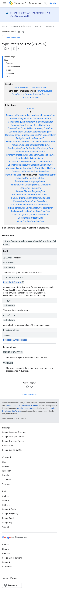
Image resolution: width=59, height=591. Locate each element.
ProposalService (31, 97)
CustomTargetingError (41, 131)
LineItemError (45, 161)
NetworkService (44, 91)
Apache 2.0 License (25, 408)
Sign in (53, 3)
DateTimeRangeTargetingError (19, 135)
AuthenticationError (42, 118)
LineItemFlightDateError (19, 165)
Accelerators (7, 445)
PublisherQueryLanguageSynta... (25, 184)
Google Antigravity (10, 514)
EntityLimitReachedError (17, 141)
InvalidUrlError (38, 151)
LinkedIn (5, 475)
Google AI (6, 562)
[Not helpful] (23, 32)
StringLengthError (34, 208)
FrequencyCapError (20, 145)
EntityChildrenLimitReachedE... (30, 138)
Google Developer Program (14, 432)
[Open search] (45, 3)
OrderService (18, 94)
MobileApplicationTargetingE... (20, 168)
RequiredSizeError (41, 198)
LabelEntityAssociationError (42, 155)
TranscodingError (20, 214)
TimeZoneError (43, 211)
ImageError (47, 148)
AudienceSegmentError (21, 118)
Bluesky (5, 466)
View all (5, 527)
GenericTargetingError (40, 145)
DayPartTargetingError (45, 135)
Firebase (6, 505)
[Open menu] (4, 3)
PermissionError (13, 174)
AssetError (26, 115)
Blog (4, 462)
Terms (5, 578)
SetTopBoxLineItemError (23, 204)
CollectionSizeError (43, 121)
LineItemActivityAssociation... (30, 158)
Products (14, 26)
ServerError (42, 201)
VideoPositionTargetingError (30, 221)
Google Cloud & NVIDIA (12, 450)
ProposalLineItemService (37, 94)
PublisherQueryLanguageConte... (30, 181)
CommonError (17, 125)
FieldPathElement (12, 282)
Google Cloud (8, 518)
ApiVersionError (13, 115)
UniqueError (43, 214)
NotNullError (41, 168)
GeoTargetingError (16, 148)
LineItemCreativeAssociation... (23, 161)
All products (7, 567)
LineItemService (39, 87)
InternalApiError (23, 151)
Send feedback (13, 37)
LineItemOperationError (42, 165)
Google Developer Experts (13, 441)
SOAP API (38, 26)
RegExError (36, 188)
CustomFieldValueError (20, 131)
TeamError (48, 208)
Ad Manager (32, 3)
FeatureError (35, 141)
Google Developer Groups (13, 437)
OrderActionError (20, 171)
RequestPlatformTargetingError (30, 191)
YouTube (6, 484)
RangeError (25, 188)
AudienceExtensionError (43, 115)
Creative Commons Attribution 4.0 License (21, 405)
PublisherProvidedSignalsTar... (30, 178)
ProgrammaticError (47, 174)
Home (4, 26)
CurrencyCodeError (44, 128)
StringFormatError (16, 208)
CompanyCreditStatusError (37, 125)
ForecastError (48, 141)
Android (5, 496)
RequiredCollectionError (23, 194)
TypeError (33, 214)
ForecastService (22, 87)
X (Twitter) (7, 480)
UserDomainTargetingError (30, 218)
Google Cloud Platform (12, 558)
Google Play (7, 522)
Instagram (6, 471)
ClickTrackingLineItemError (21, 121)
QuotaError (46, 184)
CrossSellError (28, 128)
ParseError (44, 171)
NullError (51, 168)
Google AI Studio (9, 509)
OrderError (33, 171)
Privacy (13, 578)
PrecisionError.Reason (15, 339)
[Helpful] (19, 32)
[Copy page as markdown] (14, 48)
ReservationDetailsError (24, 201)
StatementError (42, 204)
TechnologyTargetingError (23, 211)
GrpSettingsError (34, 148)
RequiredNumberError (21, 198)
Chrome (5, 500)
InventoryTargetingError (17, 155)
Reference (50, 26)
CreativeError (14, 128)
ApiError (30, 108)
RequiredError (42, 194)
